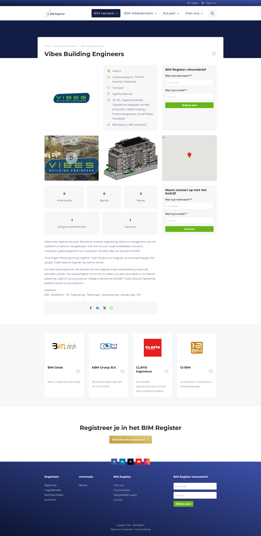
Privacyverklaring (142, 529)
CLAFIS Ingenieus (144, 369)
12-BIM (185, 367)
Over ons (119, 485)
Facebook (114, 462)
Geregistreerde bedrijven (72, 226)
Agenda (104, 200)
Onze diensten (122, 490)
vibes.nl (116, 71)
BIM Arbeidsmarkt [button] (138, 13)
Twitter (130, 462)
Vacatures (130, 226)
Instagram (147, 462)
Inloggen (194, 3)
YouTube (139, 462)
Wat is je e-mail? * (176, 90)
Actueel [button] (169, 13)
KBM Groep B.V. (104, 367)
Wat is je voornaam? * (178, 75)
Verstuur (189, 229)
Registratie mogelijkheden (52, 487)
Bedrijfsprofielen (53, 495)
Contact (118, 499)
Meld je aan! (189, 105)
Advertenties (64, 200)
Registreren (211, 3)
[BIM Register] (54, 13)
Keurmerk (50, 499)
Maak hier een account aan (128, 439)
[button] (189, 155)
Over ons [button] (192, 13)
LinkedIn (122, 462)
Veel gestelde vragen (125, 495)
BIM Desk (55, 367)
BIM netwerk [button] (104, 13)
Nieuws (141, 200)
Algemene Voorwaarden (122, 529)
